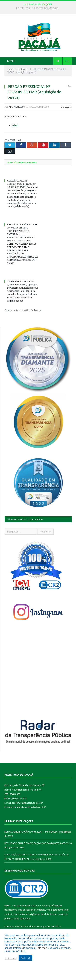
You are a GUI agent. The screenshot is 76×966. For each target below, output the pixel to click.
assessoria (29, 909)
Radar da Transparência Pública (44, 926)
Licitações (66, 106)
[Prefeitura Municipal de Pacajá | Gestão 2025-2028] (38, 36)
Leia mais (41, 948)
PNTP (19, 926)
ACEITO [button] (25, 957)
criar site (26, 905)
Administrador (17, 106)
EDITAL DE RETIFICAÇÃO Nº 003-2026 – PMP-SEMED (37, 8)
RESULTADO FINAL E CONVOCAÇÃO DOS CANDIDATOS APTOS (36, 843)
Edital (15, 125)
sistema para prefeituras (47, 905)
